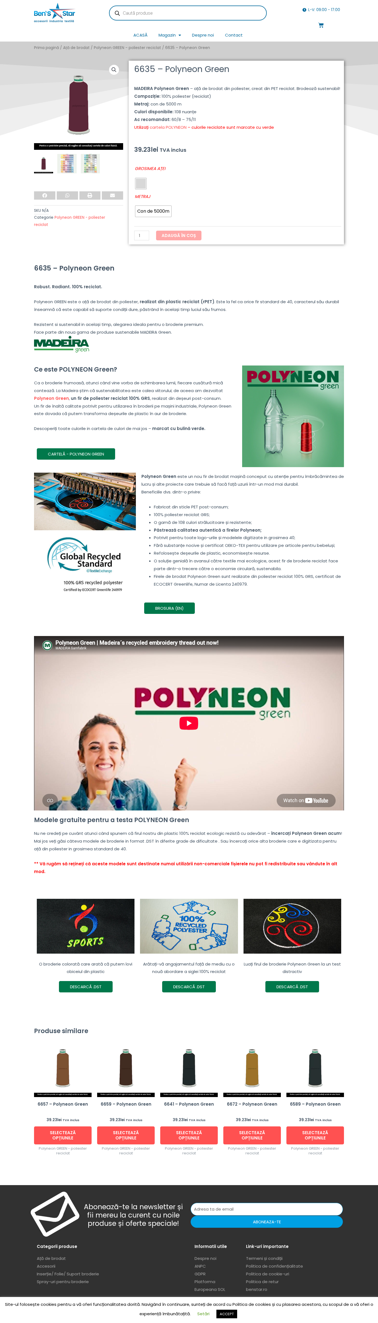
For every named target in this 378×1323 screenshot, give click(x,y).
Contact (234, 35)
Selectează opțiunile (63, 1135)
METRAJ (142, 196)
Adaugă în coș (179, 235)
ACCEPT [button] (227, 1314)
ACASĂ (140, 35)
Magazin (167, 35)
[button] (114, 70)
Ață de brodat (76, 47)
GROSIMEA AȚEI (150, 168)
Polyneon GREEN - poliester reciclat (127, 47)
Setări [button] (203, 1314)
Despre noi (203, 35)
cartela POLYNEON (168, 127)
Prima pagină (46, 47)
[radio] (140, 183)
